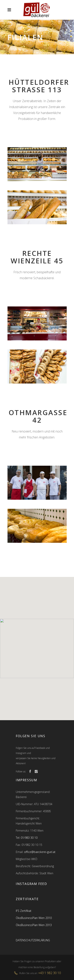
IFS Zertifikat (23, 911)
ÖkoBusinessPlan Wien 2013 (34, 925)
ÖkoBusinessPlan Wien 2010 (34, 918)
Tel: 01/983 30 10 (26, 838)
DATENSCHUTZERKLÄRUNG (33, 940)
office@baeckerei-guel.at (39, 852)
